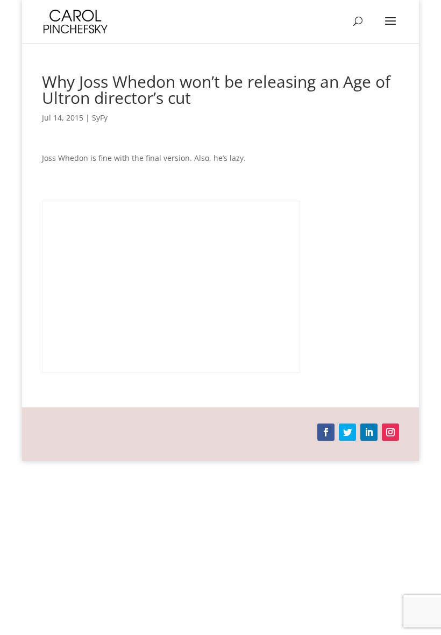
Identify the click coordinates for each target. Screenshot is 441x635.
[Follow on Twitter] (347, 432)
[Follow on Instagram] (390, 432)
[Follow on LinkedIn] (369, 432)
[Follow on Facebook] (326, 432)
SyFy (100, 117)
